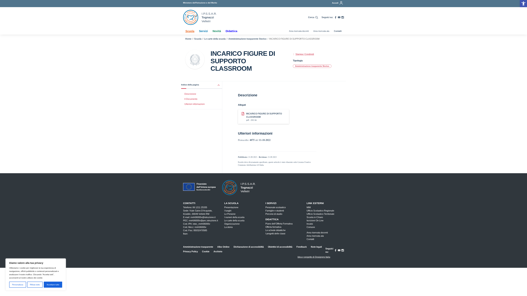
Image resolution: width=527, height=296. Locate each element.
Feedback (301, 247)
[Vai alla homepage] (190, 17)
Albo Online (223, 247)
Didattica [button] (231, 31)
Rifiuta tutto (35, 285)
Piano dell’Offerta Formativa (279, 224)
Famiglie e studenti (274, 211)
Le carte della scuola (234, 220)
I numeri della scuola (234, 217)
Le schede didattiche (275, 230)
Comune (311, 227)
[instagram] (342, 17)
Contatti (338, 31)
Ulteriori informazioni (194, 104)
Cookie (205, 251)
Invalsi (310, 224)
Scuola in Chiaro (315, 217)
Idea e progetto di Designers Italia (314, 257)
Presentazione (231, 207)
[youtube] (339, 17)
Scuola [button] (189, 31)
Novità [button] (217, 31)
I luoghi (227, 211)
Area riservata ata (321, 31)
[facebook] (335, 17)
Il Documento (190, 99)
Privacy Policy (190, 251)
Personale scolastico (275, 207)
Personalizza (17, 285)
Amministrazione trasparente (198, 247)
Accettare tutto (53, 285)
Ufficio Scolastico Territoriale (320, 214)
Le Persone (230, 214)
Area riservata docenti (299, 31)
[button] (201, 85)
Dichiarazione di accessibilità (249, 247)
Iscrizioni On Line (315, 220)
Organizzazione (232, 224)
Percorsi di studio (273, 214)
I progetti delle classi (275, 233)
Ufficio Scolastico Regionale (320, 211)
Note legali (316, 247)
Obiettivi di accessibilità (280, 247)
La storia (228, 227)
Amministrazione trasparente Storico (312, 66)
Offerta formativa (273, 227)
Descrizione (190, 94)
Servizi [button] (203, 31)
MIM (309, 207)
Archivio (218, 251)
